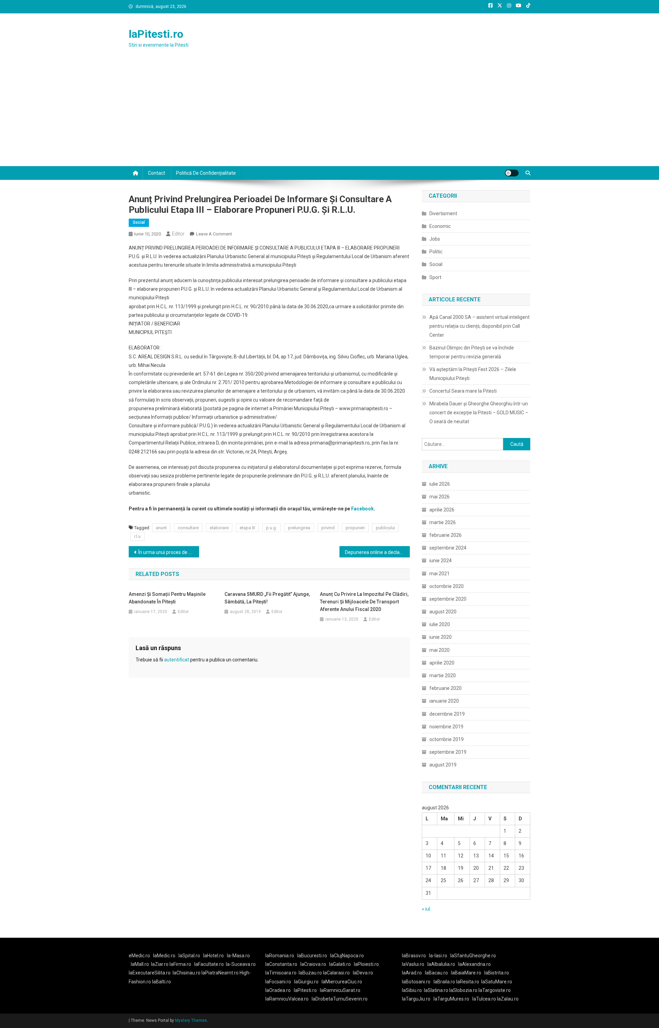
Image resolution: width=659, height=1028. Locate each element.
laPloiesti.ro (366, 964)
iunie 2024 (440, 560)
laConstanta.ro (281, 964)
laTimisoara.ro (281, 972)
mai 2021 (439, 573)
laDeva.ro (363, 972)
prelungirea (299, 527)
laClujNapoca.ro (347, 955)
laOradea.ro (278, 990)
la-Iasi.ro (438, 955)
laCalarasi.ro (336, 972)
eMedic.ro (139, 955)
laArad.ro (412, 972)
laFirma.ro (180, 964)
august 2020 (442, 611)
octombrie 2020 (446, 586)
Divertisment (443, 213)
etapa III (247, 527)
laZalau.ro (508, 999)
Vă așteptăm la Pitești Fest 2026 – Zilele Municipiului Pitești (472, 374)
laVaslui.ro (414, 964)
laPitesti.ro (156, 34)
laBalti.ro (161, 981)
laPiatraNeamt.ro (220, 972)
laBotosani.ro (416, 981)
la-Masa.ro (238, 955)
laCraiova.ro (313, 964)
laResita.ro (467, 981)
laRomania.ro (279, 955)
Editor (178, 233)
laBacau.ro (436, 972)
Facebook (362, 508)
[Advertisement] (329, 115)
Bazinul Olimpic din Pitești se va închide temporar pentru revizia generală (471, 352)
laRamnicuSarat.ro (340, 990)
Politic (435, 251)
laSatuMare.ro (496, 981)
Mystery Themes (191, 1020)
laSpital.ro (189, 955)
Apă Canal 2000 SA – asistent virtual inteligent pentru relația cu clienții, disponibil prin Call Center (479, 326)
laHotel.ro (213, 955)
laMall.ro (140, 964)
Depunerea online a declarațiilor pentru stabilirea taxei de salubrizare (377, 552)
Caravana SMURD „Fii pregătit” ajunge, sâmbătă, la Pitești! (267, 597)
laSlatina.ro (436, 990)
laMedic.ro (164, 955)
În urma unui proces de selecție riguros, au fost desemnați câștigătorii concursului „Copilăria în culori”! (168, 552)
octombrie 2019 (446, 739)
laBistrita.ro (496, 972)
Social (139, 222)
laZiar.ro (160, 964)
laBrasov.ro (414, 955)
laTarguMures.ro (451, 999)
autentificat (176, 659)
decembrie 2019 (447, 714)
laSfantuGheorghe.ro (473, 955)
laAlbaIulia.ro (441, 964)
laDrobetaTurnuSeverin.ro (340, 999)
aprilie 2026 (441, 509)
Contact (156, 173)
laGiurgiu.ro (308, 981)
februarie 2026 (445, 535)
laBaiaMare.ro (466, 972)
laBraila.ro (444, 981)
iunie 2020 (440, 637)
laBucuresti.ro (312, 955)
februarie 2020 (445, 688)
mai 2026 (439, 496)
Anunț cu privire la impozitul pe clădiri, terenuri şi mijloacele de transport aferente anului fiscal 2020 (364, 601)
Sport (435, 277)
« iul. (426, 909)
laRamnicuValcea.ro (287, 999)
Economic (440, 226)
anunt (161, 527)
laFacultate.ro (209, 964)
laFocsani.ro (278, 981)
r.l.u (137, 536)
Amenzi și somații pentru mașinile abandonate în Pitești (167, 597)
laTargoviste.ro (494, 990)
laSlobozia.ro (463, 990)
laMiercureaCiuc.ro (342, 981)
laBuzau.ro (311, 972)
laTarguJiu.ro (417, 999)
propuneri (355, 527)
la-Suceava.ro (241, 964)
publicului (385, 527)
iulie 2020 (439, 624)
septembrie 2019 (447, 752)
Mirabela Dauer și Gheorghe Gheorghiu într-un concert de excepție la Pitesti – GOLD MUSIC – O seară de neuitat (478, 412)
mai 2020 (439, 650)
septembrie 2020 (447, 599)
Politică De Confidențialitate (206, 173)
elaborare (219, 527)
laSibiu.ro (412, 990)
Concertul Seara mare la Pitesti (463, 391)
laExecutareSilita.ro (150, 972)
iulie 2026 (439, 484)
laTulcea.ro (484, 999)
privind (328, 527)
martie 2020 (442, 675)
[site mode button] (512, 173)
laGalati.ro (340, 964)
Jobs (434, 239)
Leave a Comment (214, 233)
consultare (188, 527)
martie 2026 (442, 522)
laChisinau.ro (186, 972)
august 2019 (442, 764)
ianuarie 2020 (444, 701)
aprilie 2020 (441, 663)
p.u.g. (271, 527)
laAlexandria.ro (474, 964)
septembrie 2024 (447, 548)
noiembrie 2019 (446, 726)
